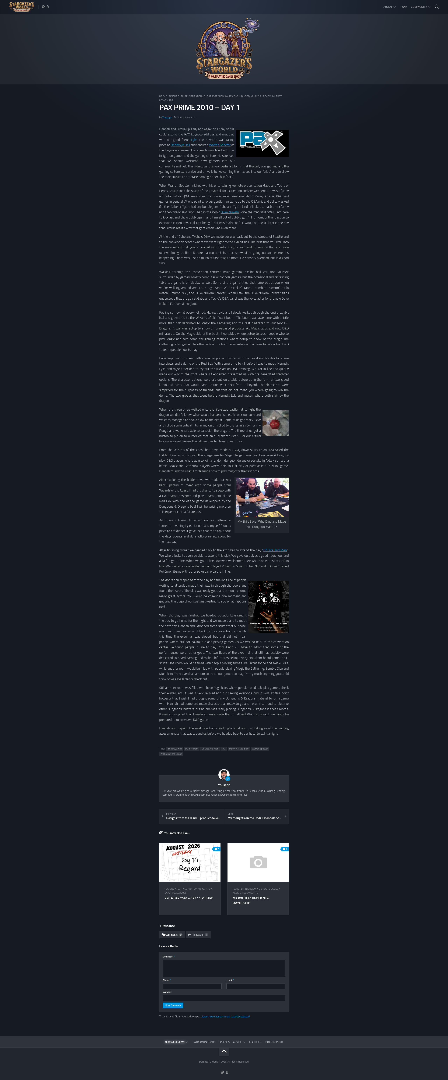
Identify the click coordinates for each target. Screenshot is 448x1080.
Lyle (194, 140)
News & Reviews (228, 96)
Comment (169, 956)
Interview (250, 888)
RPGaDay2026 (179, 892)
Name (167, 980)
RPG (171, 100)
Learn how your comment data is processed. (226, 1016)
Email (230, 980)
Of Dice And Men (210, 748)
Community (419, 6)
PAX (224, 748)
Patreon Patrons (204, 1042)
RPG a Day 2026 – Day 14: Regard (188, 898)
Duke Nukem (230, 212)
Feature (174, 96)
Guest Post (210, 96)
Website (167, 992)
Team (403, 6)
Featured (255, 1042)
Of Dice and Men (275, 550)
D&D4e (163, 96)
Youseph (167, 117)
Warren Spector (220, 145)
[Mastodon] (43, 6)
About (387, 6)
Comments (173, 934)
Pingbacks (199, 934)
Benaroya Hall (180, 145)
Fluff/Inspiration (191, 96)
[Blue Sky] (48, 6)
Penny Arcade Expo (238, 748)
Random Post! (274, 1042)
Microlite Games (268, 888)
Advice (237, 1042)
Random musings (250, 96)
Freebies (224, 1042)
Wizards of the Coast (171, 753)
